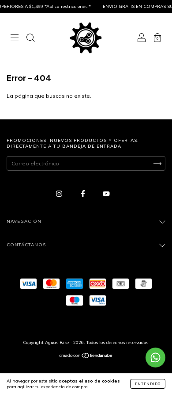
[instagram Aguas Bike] (59, 193)
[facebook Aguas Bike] (83, 193)
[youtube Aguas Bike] (106, 193)
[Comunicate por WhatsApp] (155, 357)
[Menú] (14, 38)
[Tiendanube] (86, 356)
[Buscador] (30, 38)
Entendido (148, 384)
